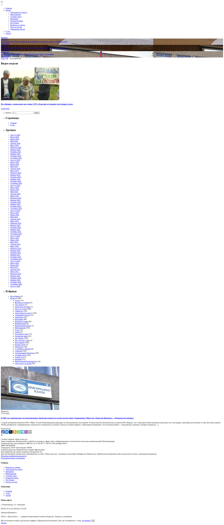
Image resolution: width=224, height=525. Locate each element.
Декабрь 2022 (15, 227)
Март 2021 (14, 272)
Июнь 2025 (14, 164)
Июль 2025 (14, 162)
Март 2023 (14, 221)
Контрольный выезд (23, 326)
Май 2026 (14, 141)
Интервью (14, 19)
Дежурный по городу (18, 12)
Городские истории (22, 307)
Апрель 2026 (15, 143)
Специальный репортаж (24, 353)
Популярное (20, 342)
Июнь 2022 (14, 240)
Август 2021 (15, 261)
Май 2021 (14, 267)
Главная (9, 8)
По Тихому (14, 23)
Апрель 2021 (15, 270)
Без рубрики (15, 296)
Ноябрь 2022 (15, 230)
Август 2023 (15, 211)
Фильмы (18, 359)
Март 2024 (14, 196)
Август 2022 (15, 236)
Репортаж (19, 347)
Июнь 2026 (14, 139)
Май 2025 (14, 166)
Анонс (17, 300)
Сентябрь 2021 (16, 259)
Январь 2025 (15, 175)
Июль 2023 (14, 213)
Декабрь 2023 (15, 202)
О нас (8, 31)
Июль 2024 (14, 188)
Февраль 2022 (15, 248)
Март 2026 (14, 145)
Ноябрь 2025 (15, 154)
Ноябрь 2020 (15, 280)
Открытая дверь (16, 21)
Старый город (15, 17)
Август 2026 (15, 135)
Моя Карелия (15, 15)
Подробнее (86, 521)
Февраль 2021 (15, 274)
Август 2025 (15, 160)
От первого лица (21, 334)
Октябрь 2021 (15, 257)
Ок (93, 521)
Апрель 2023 (15, 219)
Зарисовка (19, 317)
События (18, 351)
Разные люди (20, 345)
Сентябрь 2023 (16, 209)
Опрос (17, 332)
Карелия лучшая (21, 321)
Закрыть (4, 37)
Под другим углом (22, 340)
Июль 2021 (14, 263)
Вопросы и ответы (17, 25)
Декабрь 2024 (15, 177)
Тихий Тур (19, 357)
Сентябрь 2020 (16, 284)
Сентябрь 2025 (16, 158)
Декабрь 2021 (15, 253)
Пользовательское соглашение (13, 458)
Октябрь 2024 (15, 181)
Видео (8, 10)
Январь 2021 (15, 276)
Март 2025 (14, 171)
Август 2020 (15, 286)
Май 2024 (14, 192)
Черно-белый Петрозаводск (26, 361)
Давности (19, 311)
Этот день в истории (23, 364)
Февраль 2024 (15, 198)
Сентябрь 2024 (16, 183)
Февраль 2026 (15, 148)
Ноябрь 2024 (15, 179)
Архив (8, 33)
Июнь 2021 (14, 265)
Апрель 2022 (15, 244)
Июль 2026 (14, 137)
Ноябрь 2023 (15, 204)
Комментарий (20, 324)
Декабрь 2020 (15, 278)
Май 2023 (14, 217)
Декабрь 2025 (15, 152)
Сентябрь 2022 (16, 234)
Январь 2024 (15, 200)
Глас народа (19, 305)
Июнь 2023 (14, 215)
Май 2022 (14, 242)
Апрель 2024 (15, 194)
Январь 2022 (15, 251)
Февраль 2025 (15, 173)
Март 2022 (14, 246)
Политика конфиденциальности (13, 456)
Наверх (4, 523)
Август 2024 (15, 185)
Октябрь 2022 (15, 232)
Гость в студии (16, 27)
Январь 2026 (15, 150)
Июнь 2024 (14, 190)
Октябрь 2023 (15, 206)
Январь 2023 (15, 225)
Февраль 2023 (15, 223)
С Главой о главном (23, 349)
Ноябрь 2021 (15, 255)
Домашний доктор (17, 29)
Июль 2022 (14, 238)
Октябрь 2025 (15, 156)
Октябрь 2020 (15, 282)
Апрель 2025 (15, 169)
